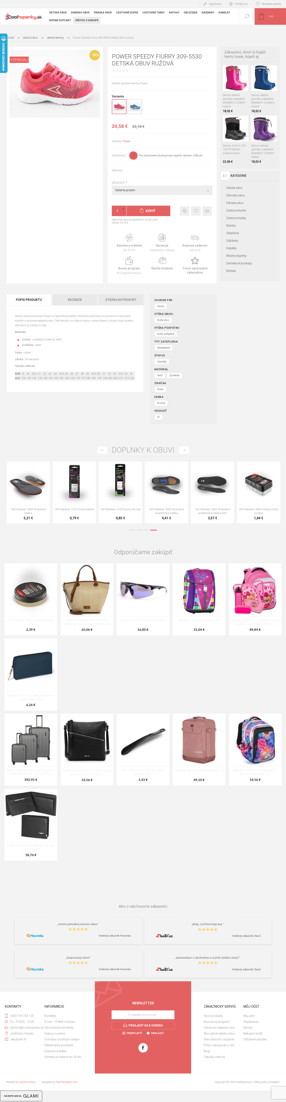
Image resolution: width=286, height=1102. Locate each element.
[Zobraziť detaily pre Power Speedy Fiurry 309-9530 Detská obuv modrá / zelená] (135, 113)
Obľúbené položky (255, 1039)
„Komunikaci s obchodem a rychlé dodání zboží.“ (207, 957)
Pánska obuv (235, 203)
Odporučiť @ (207, 211)
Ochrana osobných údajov (62, 1039)
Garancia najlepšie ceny (184, 211)
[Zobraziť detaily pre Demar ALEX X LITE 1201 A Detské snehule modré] (231, 121)
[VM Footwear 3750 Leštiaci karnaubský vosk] (30, 599)
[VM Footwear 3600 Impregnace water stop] (28, 492)
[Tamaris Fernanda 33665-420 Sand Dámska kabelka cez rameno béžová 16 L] (87, 599)
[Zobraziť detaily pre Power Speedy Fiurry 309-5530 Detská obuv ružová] (119, 113)
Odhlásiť (157, 1033)
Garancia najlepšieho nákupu (162, 243)
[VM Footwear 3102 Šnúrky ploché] (258, 492)
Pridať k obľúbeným (196, 211)
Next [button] (184, 450)
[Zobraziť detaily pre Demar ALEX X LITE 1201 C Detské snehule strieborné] (237, 121)
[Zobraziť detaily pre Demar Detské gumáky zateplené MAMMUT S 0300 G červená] (231, 70)
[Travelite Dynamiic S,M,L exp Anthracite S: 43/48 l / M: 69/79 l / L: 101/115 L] (30, 749)
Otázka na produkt (121, 299)
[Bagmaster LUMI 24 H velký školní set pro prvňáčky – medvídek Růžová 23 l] (255, 599)
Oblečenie (232, 233)
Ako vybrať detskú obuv (219, 1033)
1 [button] (132, 530)
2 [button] (139, 530)
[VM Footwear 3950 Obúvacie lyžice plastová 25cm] (166, 492)
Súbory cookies (54, 1033)
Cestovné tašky (236, 218)
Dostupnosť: (119, 155)
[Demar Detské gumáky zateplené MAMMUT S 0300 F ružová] (236, 89)
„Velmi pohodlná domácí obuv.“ (78, 924)
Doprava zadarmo (195, 243)
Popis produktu (29, 299)
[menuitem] (63, 1016)
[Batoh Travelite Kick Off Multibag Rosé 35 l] (199, 749)
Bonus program (129, 265)
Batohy (231, 225)
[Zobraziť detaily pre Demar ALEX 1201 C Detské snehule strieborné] (226, 121)
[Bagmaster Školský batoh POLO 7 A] (199, 599)
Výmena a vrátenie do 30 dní (62, 1057)
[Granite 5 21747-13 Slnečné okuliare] (143, 599)
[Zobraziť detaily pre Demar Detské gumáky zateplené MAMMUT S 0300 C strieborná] (237, 70)
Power (126, 141)
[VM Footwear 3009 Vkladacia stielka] (212, 492)
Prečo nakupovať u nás (219, 1045)
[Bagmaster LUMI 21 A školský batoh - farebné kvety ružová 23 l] (255, 749)
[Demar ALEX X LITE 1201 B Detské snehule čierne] (236, 139)
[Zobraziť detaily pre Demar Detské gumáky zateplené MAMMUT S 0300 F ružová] (254, 70)
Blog (207, 1051)
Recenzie (75, 299)
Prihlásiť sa (241, 4)
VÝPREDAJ (19, 60)
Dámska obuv (235, 195)
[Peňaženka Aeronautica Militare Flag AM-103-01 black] (30, 825)
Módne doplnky (236, 255)
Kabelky (231, 248)
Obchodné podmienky (58, 1027)
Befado (231, 271)
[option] (28, 493)
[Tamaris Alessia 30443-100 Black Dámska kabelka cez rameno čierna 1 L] (87, 749)
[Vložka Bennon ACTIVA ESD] (120, 492)
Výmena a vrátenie (129, 243)
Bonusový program (217, 1021)
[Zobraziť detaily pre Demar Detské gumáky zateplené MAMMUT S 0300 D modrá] (226, 70)
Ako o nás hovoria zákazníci (143, 906)
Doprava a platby (55, 1051)
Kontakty (50, 1016)
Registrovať (215, 4)
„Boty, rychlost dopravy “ (208, 924)
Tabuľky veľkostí (214, 1057)
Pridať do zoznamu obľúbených (240, 80)
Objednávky (251, 1021)
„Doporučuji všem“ (78, 957)
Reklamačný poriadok (58, 1045)
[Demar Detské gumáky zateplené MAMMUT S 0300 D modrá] (264, 89)
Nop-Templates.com (66, 1082)
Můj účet (248, 1016)
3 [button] (146, 530)
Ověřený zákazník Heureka (115, 935)
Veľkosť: (119, 182)
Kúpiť (231, 80)
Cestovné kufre (236, 210)
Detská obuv (234, 188)
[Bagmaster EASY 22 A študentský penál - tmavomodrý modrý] (30, 674)
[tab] (29, 299)
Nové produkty (213, 1016)
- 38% (94, 55)
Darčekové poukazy (239, 263)
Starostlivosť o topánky (219, 1039)
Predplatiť (134, 1033)
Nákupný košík (253, 1033)
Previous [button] (102, 450)
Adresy (248, 1027)
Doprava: (117, 170)
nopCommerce (27, 1082)
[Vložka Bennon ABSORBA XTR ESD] (74, 492)
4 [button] (154, 530)
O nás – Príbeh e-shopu (59, 1021)
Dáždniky (232, 240)
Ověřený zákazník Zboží (246, 936)
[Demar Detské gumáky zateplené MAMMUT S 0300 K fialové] (264, 139)
